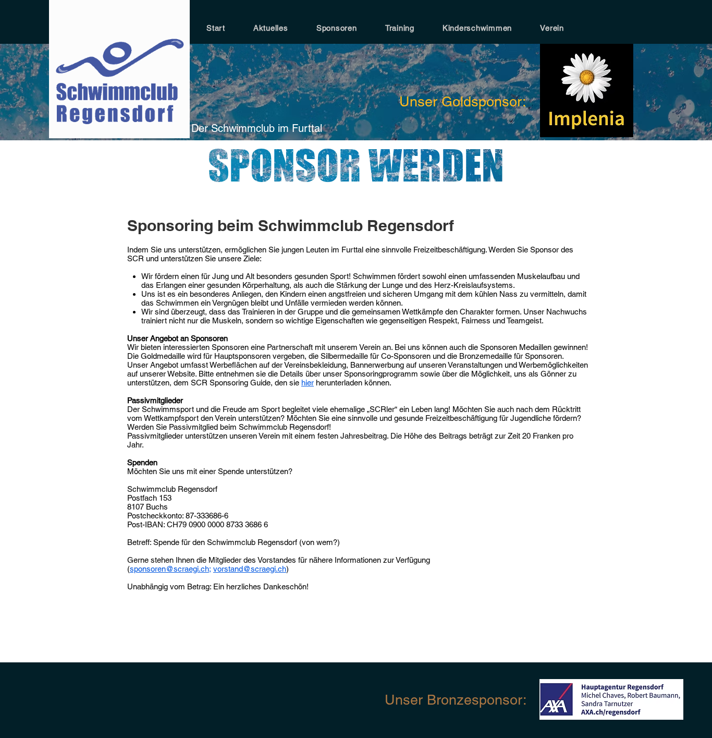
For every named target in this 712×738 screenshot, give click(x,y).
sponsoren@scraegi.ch (169, 568)
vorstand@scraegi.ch (249, 568)
